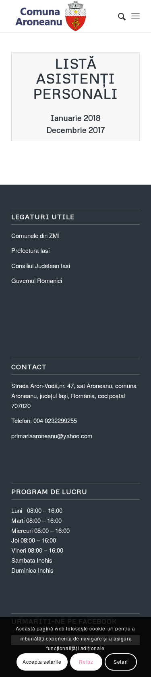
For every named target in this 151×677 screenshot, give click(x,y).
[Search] (118, 16)
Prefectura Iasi (30, 250)
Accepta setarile (42, 661)
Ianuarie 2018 (75, 117)
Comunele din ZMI (35, 235)
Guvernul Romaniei (36, 280)
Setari (121, 661)
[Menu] (135, 16)
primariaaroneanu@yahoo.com (52, 435)
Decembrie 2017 (75, 129)
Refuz (86, 661)
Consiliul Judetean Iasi (40, 265)
